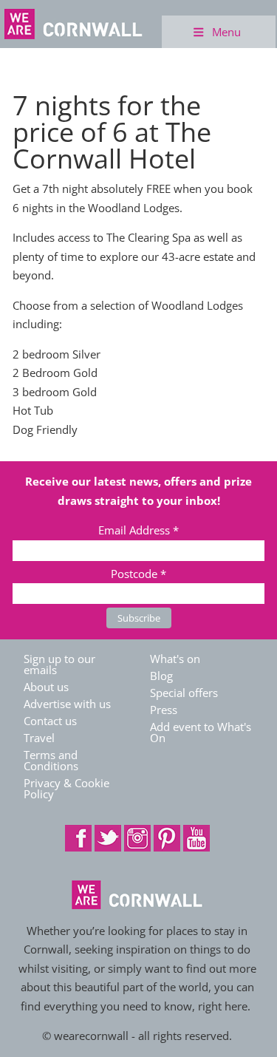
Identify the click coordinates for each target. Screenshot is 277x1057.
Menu (226, 31)
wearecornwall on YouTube (196, 838)
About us (46, 686)
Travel (39, 737)
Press (163, 709)
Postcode (138, 573)
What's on (175, 658)
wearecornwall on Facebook (78, 838)
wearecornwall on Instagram (137, 838)
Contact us (50, 720)
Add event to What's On (200, 732)
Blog (161, 675)
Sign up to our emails (59, 664)
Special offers (184, 692)
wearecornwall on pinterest (167, 838)
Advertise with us (67, 703)
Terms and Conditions (51, 760)
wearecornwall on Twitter (108, 838)
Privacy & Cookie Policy (66, 788)
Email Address (138, 530)
